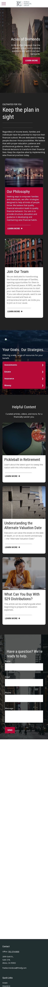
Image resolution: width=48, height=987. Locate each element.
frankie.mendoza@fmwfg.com (14, 968)
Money (7, 385)
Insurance (9, 378)
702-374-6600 (13, 951)
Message (9, 708)
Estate (7, 371)
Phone (8, 692)
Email (7, 677)
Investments (10, 365)
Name (7, 661)
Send (9, 730)
